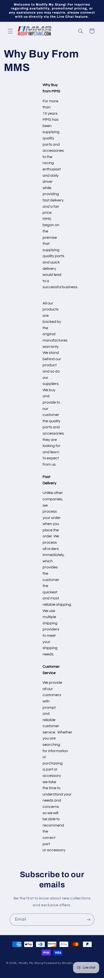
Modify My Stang (31, 963)
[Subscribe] (88, 919)
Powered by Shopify (58, 963)
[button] (10, 31)
